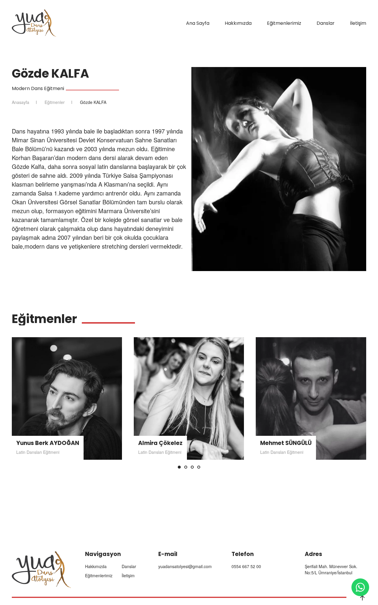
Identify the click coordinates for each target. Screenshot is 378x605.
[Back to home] (34, 23)
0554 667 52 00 (246, 566)
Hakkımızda (238, 23)
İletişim (358, 23)
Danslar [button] (326, 23)
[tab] (179, 467)
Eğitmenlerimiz (284, 23)
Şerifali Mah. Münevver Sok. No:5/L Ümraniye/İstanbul (331, 569)
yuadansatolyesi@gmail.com (185, 566)
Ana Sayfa (197, 23)
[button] (362, 598)
